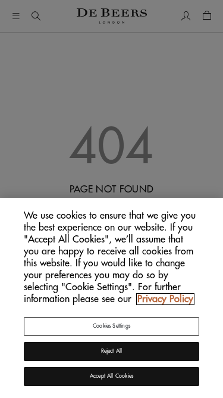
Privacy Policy (165, 299)
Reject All (112, 351)
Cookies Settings (111, 326)
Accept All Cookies (111, 376)
